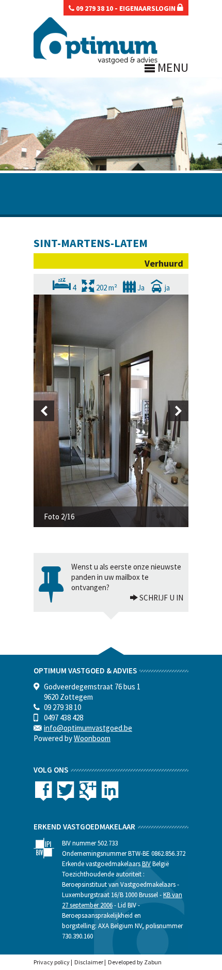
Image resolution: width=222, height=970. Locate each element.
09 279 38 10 (93, 8)
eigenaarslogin (148, 8)
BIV (146, 863)
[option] (111, 411)
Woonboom (92, 738)
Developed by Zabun (135, 962)
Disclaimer (88, 962)
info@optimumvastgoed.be (88, 728)
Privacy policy (52, 962)
